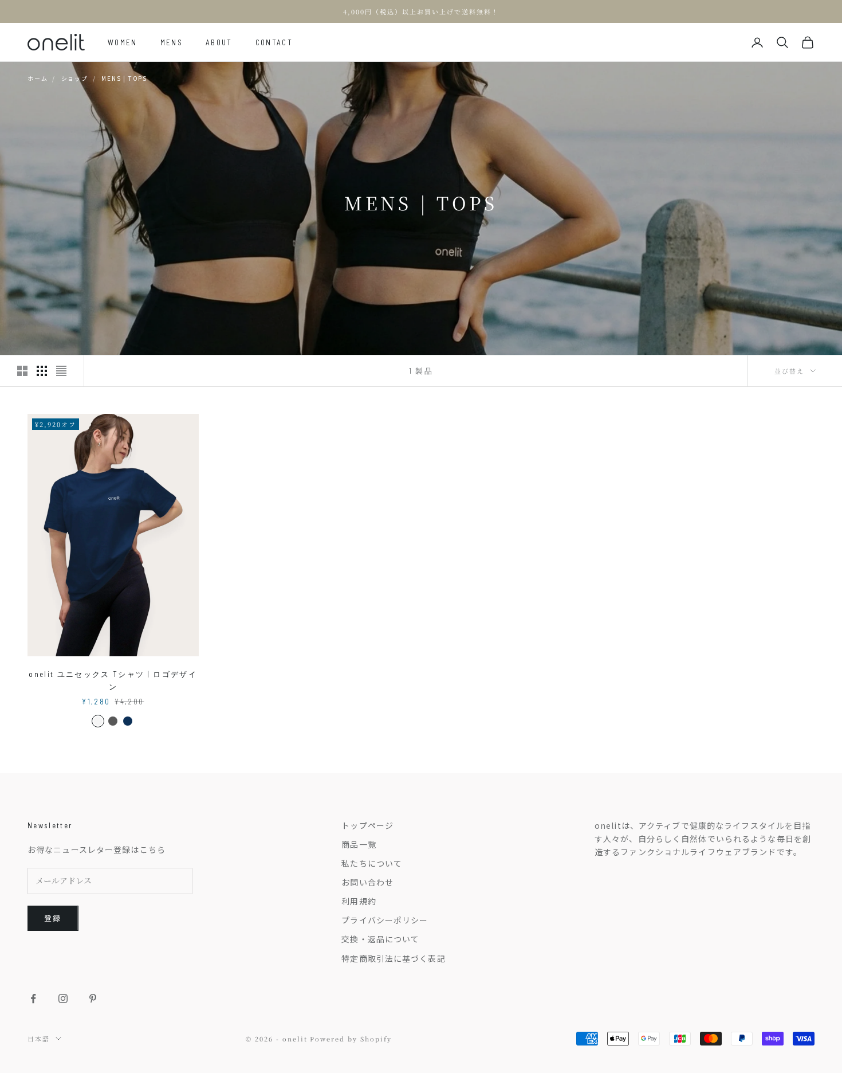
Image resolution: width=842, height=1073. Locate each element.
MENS (171, 42)
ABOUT (219, 42)
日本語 (38, 1038)
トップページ (367, 825)
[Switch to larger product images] (22, 370)
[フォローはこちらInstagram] (63, 998)
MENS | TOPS (124, 78)
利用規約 (358, 901)
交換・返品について (380, 939)
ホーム (37, 78)
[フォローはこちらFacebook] (33, 998)
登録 (53, 918)
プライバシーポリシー (384, 920)
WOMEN (122, 42)
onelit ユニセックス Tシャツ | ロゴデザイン (113, 680)
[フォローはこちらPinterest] (93, 998)
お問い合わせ (367, 882)
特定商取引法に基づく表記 (393, 958)
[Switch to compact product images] (61, 370)
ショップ (74, 78)
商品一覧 (358, 844)
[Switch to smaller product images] (42, 370)
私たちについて (371, 863)
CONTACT (274, 42)
